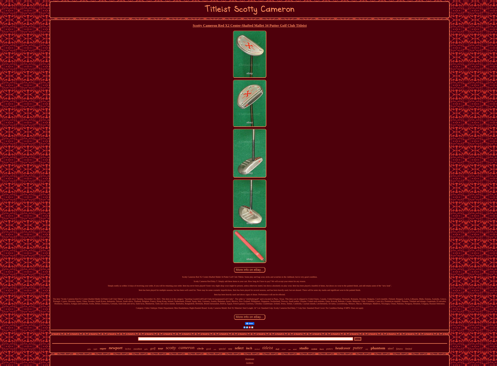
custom (314, 349)
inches (128, 348)
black (322, 349)
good (208, 349)
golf (152, 348)
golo (146, 349)
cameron (186, 347)
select (239, 348)
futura (399, 348)
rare (289, 349)
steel (391, 348)
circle (200, 348)
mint (295, 349)
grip (89, 349)
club (215, 349)
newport (115, 348)
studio (304, 348)
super (103, 348)
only (366, 349)
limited (408, 348)
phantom (378, 348)
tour (160, 348)
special (222, 348)
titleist (267, 347)
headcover (342, 348)
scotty (171, 347)
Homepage (249, 359)
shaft (277, 349)
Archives (249, 363)
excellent (138, 349)
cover (284, 349)
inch (249, 348)
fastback (257, 349)
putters (329, 348)
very (230, 349)
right (95, 349)
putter (358, 347)
